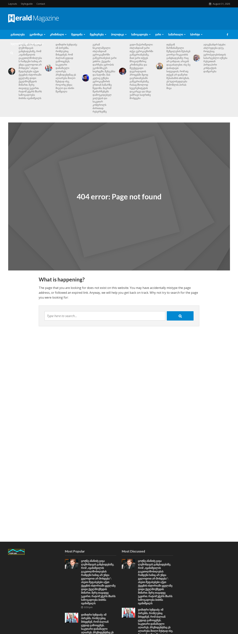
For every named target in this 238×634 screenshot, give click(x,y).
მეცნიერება (97, 34)
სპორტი (195, 34)
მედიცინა (77, 34)
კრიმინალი (57, 34)
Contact (40, 3)
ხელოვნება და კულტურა (26, 43)
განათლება (18, 34)
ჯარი (158, 34)
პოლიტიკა (117, 34)
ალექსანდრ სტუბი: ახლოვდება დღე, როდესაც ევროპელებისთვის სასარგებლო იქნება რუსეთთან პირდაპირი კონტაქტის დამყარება (215, 58)
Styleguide (27, 3)
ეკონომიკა (36, 34)
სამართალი (175, 34)
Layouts (12, 3)
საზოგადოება (139, 34)
